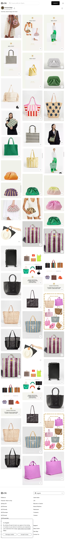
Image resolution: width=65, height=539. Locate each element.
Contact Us (36, 534)
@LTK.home (4, 506)
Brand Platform (37, 506)
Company (35, 512)
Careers (35, 515)
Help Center (36, 528)
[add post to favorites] (19, 36)
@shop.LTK (3, 503)
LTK (34, 500)
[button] (63, 3)
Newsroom (36, 509)
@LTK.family (4, 509)
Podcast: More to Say (6, 500)
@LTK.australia (5, 518)
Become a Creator (38, 503)
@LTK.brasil (4, 515)
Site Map (35, 531)
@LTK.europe (4, 512)
